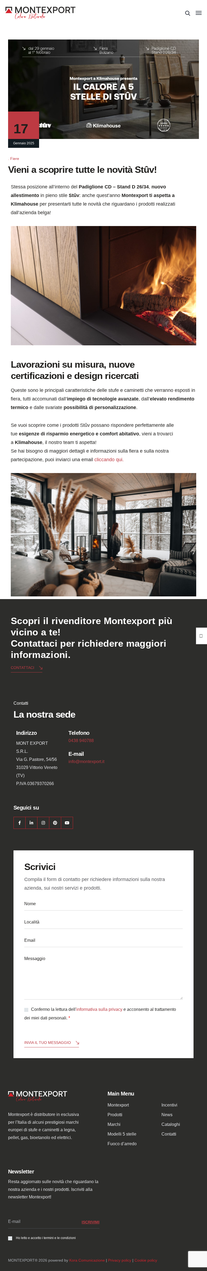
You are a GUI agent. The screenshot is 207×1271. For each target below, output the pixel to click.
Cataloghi (170, 1124)
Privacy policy (119, 1260)
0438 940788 (81, 740)
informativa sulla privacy (99, 1009)
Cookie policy (145, 1260)
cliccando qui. (108, 459)
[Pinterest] (55, 823)
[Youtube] (67, 823)
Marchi (114, 1124)
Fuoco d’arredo (122, 1143)
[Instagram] (43, 823)
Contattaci (22, 667)
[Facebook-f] (19, 823)
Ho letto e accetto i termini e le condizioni (46, 1238)
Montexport (118, 1105)
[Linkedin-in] (31, 823)
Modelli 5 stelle (122, 1134)
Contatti (168, 1134)
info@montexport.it (86, 761)
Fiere (14, 158)
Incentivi (169, 1105)
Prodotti (115, 1114)
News (166, 1114)
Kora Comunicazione (87, 1260)
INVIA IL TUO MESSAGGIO (47, 1042)
